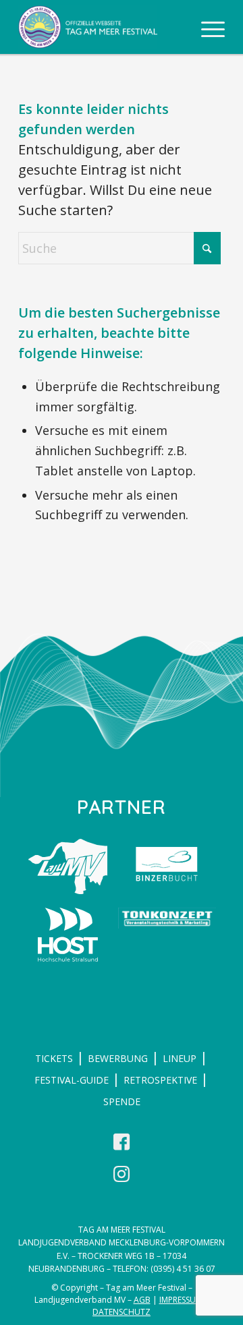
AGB (142, 1299)
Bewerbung (118, 1058)
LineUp (179, 1058)
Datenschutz (121, 1312)
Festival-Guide (71, 1079)
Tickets (54, 1058)
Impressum (180, 1299)
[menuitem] (206, 27)
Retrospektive (160, 1079)
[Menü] (206, 27)
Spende (121, 1101)
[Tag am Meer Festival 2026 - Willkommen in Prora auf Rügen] (101, 27)
